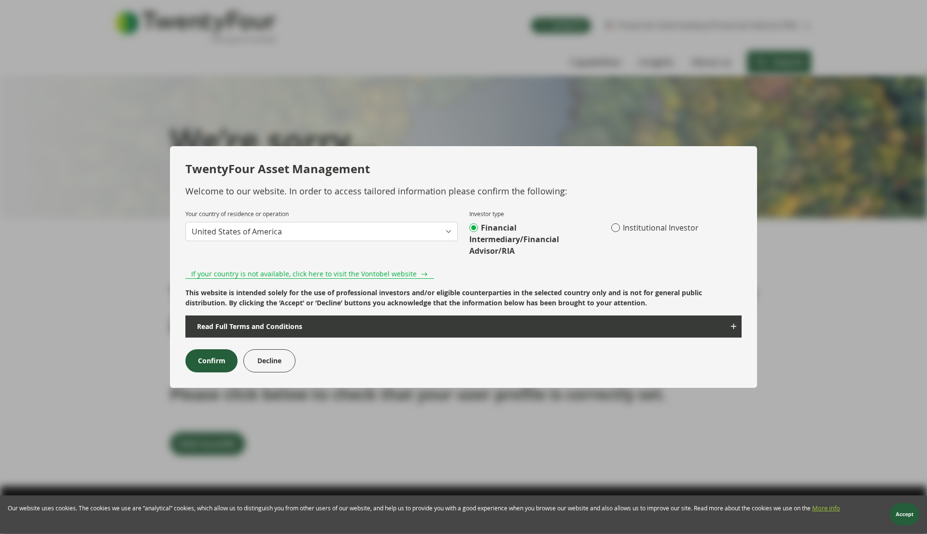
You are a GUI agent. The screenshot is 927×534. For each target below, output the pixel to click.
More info (826, 508)
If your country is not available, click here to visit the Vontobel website (304, 273)
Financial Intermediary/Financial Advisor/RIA (514, 239)
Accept (904, 515)
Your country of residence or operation (237, 214)
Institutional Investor (661, 227)
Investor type (486, 214)
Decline (269, 360)
